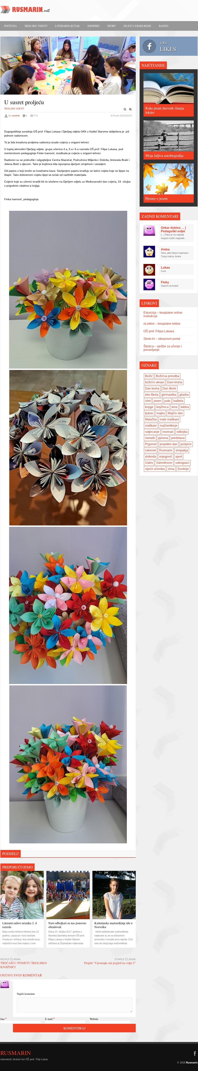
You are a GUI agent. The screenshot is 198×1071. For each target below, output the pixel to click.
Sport (111, 26)
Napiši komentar (26, 994)
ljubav (149, 413)
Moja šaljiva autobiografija (164, 155)
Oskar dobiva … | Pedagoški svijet (173, 229)
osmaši (150, 438)
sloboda (150, 456)
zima (171, 469)
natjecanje (152, 431)
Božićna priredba (167, 376)
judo (167, 400)
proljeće (186, 444)
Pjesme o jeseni (156, 198)
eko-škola (151, 394)
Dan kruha (152, 388)
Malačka (151, 419)
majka (160, 413)
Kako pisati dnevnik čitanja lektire (164, 110)
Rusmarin (165, 450)
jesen (157, 400)
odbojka (182, 431)
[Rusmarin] (25, 10)
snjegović (165, 456)
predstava (178, 438)
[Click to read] (22, 895)
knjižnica (162, 407)
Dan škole (169, 388)
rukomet (150, 450)
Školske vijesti (36, 26)
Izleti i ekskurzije (137, 26)
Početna (10, 26)
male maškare (169, 419)
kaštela (178, 400)
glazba (184, 394)
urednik (16, 115)
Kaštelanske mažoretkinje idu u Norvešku (113, 925)
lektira (185, 407)
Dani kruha (174, 382)
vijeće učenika (155, 469)
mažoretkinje (169, 425)
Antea (165, 249)
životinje (183, 469)
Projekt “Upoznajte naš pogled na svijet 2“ (110, 963)
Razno (163, 26)
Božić (149, 376)
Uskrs (149, 462)
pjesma (163, 438)
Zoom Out (125, 109)
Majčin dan (175, 413)
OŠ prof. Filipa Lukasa (158, 331)
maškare (151, 425)
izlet (148, 400)
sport (178, 456)
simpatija (182, 450)
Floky (165, 282)
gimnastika (168, 394)
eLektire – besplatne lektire (161, 323)
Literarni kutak (67, 26)
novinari (167, 431)
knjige (149, 407)
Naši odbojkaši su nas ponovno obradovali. (67, 925)
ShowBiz (93, 26)
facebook (195, 1053)
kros (175, 407)
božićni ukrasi (154, 382)
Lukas (165, 267)
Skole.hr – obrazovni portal (161, 338)
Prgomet (151, 444)
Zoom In (130, 109)
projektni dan (169, 444)
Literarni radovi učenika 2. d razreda (19, 925)
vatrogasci (182, 462)
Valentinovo (164, 462)
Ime (2, 1019)
